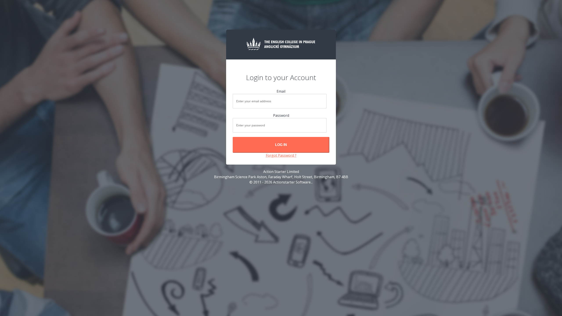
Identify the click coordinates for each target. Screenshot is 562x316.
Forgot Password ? (281, 155)
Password (281, 115)
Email (281, 91)
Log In (281, 145)
